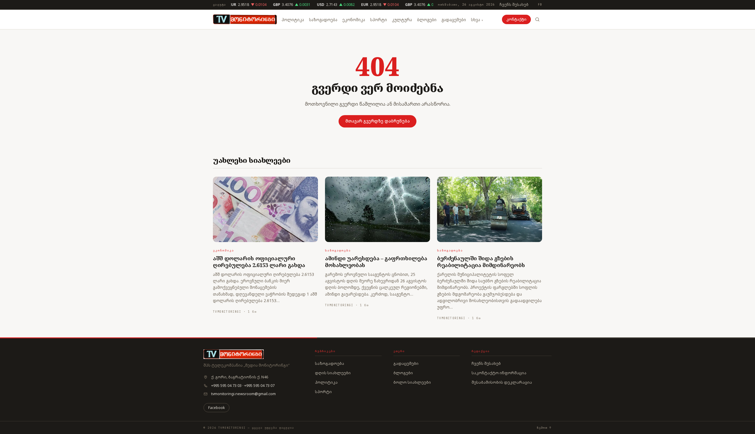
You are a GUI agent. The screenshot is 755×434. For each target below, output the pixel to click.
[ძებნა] (537, 19)
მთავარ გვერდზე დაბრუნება (377, 121)
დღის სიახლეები (333, 372)
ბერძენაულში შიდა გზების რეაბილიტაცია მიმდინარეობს (481, 262)
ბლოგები (426, 19)
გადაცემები (453, 19)
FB (540, 4)
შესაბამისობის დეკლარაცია (502, 382)
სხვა (475, 19)
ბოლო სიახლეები (412, 382)
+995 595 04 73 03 (226, 385)
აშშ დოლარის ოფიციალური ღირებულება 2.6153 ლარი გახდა (259, 262)
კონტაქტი (516, 19)
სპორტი (378, 19)
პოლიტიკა (293, 19)
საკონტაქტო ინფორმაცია (499, 372)
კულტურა (402, 19)
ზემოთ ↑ (544, 428)
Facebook (216, 407)
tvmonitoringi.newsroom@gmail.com (243, 393)
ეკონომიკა (353, 19)
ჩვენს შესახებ (514, 4)
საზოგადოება (323, 19)
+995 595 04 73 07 (259, 385)
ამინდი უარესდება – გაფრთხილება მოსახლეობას (376, 262)
